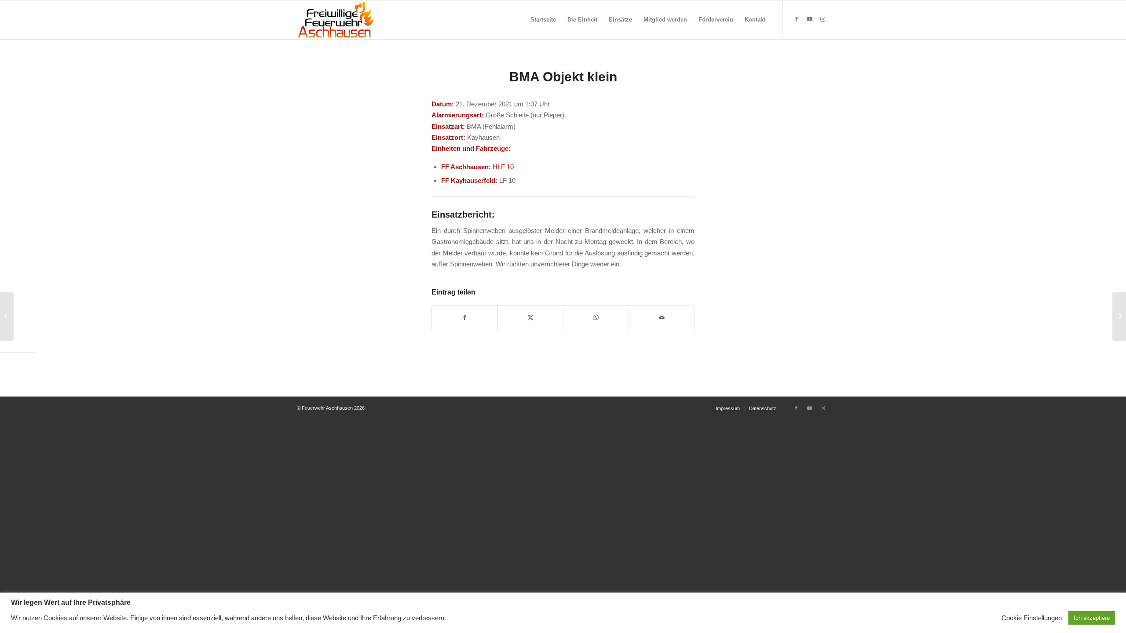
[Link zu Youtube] (809, 19)
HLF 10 (503, 167)
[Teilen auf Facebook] (464, 318)
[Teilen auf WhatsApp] (596, 318)
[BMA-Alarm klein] (7, 316)
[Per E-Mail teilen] (661, 318)
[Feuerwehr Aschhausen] (336, 19)
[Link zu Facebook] (796, 19)
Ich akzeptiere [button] (1092, 618)
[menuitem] (543, 19)
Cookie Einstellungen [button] (1032, 618)
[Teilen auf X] (530, 318)
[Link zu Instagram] (822, 19)
